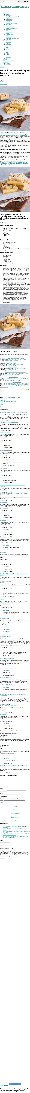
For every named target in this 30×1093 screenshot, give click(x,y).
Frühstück (8, 21)
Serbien (7, 54)
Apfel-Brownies (12, 375)
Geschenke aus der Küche (11, 23)
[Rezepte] (15, 809)
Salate (7, 30)
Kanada (7, 49)
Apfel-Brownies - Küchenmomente (10, 422)
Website (1, 793)
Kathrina (5, 468)
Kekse (7, 25)
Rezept (15, 397)
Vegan (7, 35)
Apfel (5, 397)
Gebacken (2, 67)
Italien (7, 47)
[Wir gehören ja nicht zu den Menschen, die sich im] (22, 974)
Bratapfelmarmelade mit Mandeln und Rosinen (15, 372)
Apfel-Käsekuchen (14, 360)
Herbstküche (8, 24)
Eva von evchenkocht (7, 677)
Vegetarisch (8, 37)
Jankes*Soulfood (6, 636)
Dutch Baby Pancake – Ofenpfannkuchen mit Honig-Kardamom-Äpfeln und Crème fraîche (14, 374)
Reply (1, 412)
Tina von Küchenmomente (9, 658)
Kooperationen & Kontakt (8, 60)
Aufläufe (7, 14)
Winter (19, 397)
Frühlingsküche (9, 20)
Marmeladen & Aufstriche (11, 28)
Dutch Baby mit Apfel (11, 369)
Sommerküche (9, 32)
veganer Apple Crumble (11, 363)
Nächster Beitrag (13, 401)
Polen (7, 52)
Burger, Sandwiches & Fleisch (12, 16)
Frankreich (8, 43)
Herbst (8, 397)
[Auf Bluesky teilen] (2, 400)
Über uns (5, 59)
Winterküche (8, 39)
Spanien (7, 55)
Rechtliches (5, 62)
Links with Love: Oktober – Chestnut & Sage (13, 730)
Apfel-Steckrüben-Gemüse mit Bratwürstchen (15, 380)
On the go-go (6, 40)
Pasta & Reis (8, 29)
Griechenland (9, 44)
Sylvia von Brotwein (7, 450)
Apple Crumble (11, 362)
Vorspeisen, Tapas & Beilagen (12, 38)
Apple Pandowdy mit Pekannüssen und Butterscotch (18, 383)
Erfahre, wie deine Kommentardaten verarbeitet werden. (12, 800)
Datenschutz (8, 64)
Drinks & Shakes (9, 19)
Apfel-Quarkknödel (12, 365)
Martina (4, 520)
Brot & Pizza (8, 15)
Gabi (4, 582)
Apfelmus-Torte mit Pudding (20, 368)
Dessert (7, 18)
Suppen (7, 33)
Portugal (7, 53)
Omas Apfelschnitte (13, 377)
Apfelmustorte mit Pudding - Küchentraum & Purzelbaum (15, 412)
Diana (4, 714)
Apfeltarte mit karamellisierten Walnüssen (15, 358)
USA (7, 58)
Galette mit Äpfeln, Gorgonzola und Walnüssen (15, 359)
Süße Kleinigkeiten (10, 34)
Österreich (8, 50)
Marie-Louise (6, 618)
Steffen (7, 723)
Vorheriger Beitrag (5, 401)
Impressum (8, 63)
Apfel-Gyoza (9, 370)
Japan (7, 48)
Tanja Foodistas (6, 432)
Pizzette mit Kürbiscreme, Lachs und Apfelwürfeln (17, 384)
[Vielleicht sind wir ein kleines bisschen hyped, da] (7, 879)
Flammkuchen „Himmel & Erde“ (16, 364)
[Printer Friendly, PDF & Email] (27, 389)
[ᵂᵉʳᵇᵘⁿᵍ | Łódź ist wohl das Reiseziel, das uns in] (22, 910)
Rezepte (4, 13)
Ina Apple (5, 502)
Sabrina (1, 81)
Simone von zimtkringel (8, 536)
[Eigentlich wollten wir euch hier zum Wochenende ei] (7, 973)
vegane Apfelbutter (17, 382)
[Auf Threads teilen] (4, 400)
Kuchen (12, 397)
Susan (4, 552)
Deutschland (8, 42)
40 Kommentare (3, 84)
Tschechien (8, 57)
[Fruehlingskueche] (15, 813)
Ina (3, 599)
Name (1, 788)
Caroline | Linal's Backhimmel (9, 705)
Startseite (5, 11)
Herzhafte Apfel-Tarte (12, 367)
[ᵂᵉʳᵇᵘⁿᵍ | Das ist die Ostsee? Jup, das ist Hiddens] (7, 1036)
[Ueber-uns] (15, 806)
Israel (7, 45)
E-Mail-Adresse (3, 791)
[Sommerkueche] (15, 817)
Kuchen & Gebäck (10, 26)
